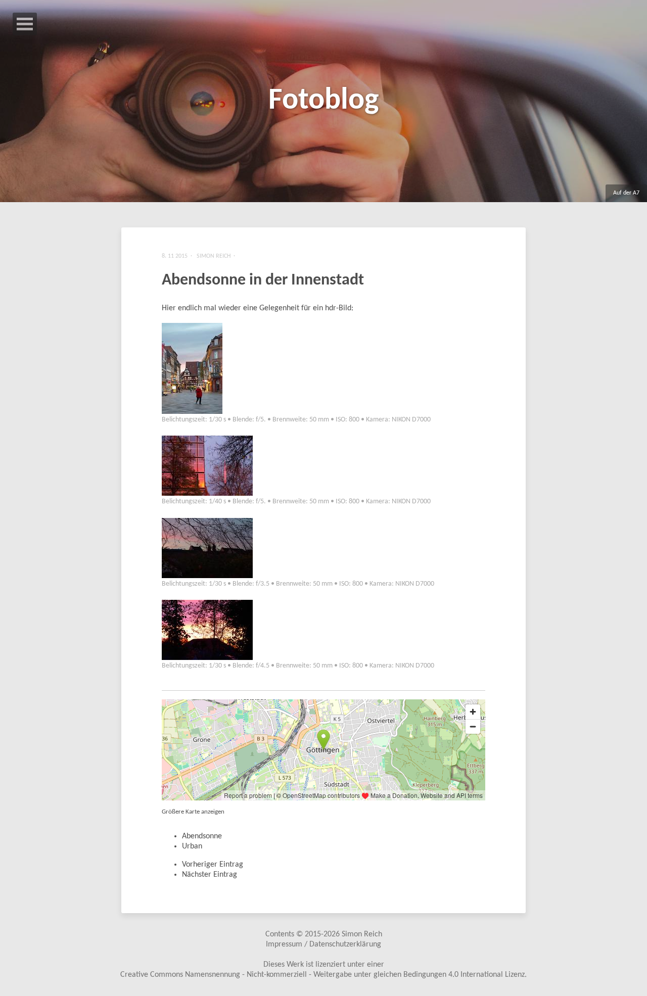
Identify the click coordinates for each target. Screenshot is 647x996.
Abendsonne (202, 836)
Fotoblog (323, 101)
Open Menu (25, 24)
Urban (192, 846)
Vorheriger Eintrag (212, 865)
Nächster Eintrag (209, 875)
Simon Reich (362, 934)
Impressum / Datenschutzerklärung (323, 944)
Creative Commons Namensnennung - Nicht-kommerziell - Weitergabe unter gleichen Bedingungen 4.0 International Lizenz (322, 975)
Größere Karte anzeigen (193, 812)
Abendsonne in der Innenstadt (263, 280)
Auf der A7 (626, 193)
